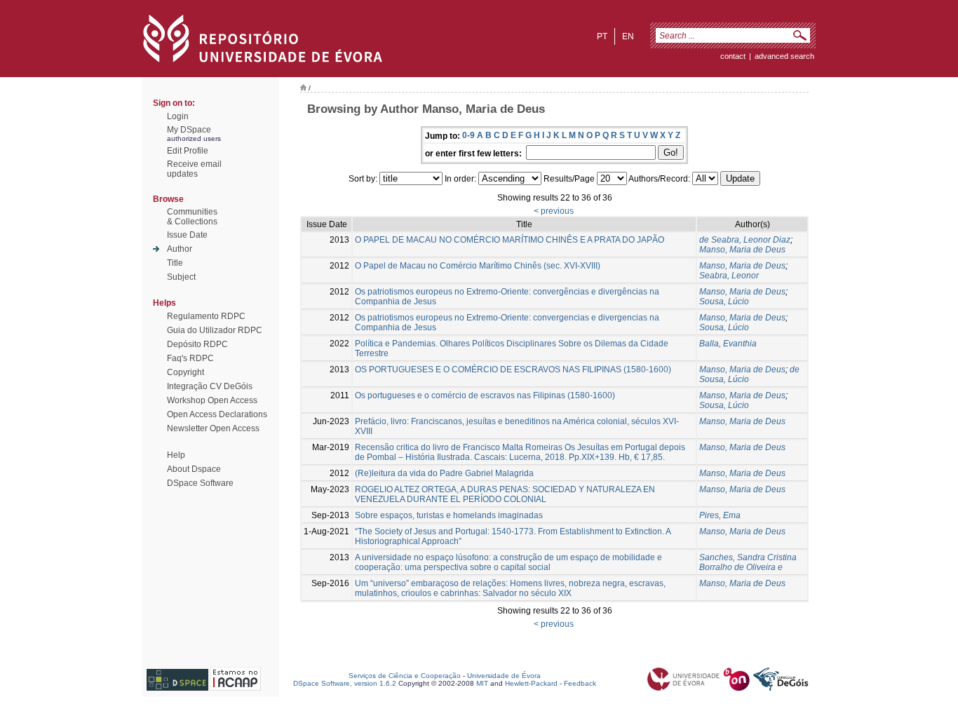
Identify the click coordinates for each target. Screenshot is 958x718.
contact (733, 56)
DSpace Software (200, 483)
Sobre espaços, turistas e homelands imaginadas (449, 515)
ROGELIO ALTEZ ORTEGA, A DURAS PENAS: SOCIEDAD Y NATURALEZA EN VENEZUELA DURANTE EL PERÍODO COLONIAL (505, 494)
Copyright (185, 372)
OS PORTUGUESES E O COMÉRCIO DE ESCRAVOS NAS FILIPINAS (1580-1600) (513, 369)
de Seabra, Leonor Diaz (744, 240)
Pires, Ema (720, 515)
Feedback (580, 683)
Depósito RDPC (197, 344)
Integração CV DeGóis (209, 386)
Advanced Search (784, 56)
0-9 (468, 135)
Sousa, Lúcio (724, 301)
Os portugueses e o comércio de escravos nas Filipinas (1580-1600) (485, 395)
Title (175, 263)
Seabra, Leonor (729, 275)
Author (179, 249)
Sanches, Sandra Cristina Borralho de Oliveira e (748, 562)
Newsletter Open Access (213, 428)
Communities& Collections (192, 216)
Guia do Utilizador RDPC (214, 330)
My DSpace (189, 130)
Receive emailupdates (194, 169)
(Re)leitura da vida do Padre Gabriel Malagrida (444, 473)
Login (178, 116)
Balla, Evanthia (728, 343)
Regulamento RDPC (206, 316)
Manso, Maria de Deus (742, 250)
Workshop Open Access (212, 400)
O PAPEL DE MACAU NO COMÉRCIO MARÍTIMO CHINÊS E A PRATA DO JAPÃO (509, 240)
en (628, 36)
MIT (482, 683)
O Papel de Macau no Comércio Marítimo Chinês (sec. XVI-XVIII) (477, 266)
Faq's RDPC (190, 358)
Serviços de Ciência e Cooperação (405, 675)
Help (176, 455)
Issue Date (187, 235)
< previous (554, 211)
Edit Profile (187, 151)
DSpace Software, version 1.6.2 (344, 683)
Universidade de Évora (504, 675)
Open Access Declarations (217, 414)
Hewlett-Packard (531, 683)
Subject (181, 277)
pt (602, 36)
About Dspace (194, 469)
